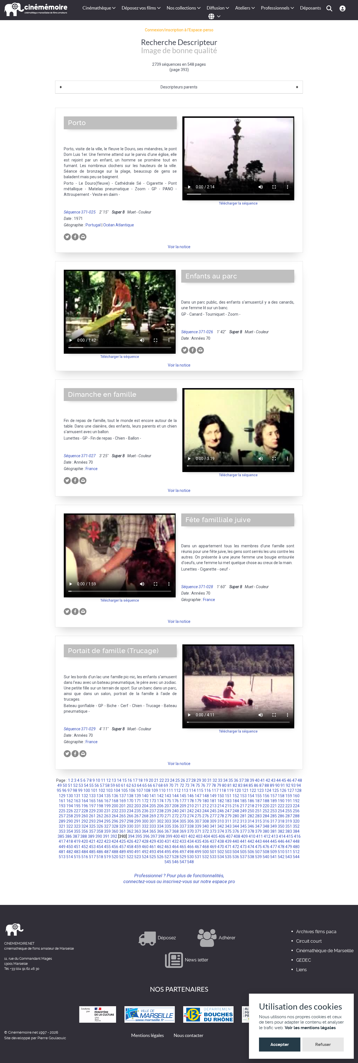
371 (198, 831)
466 (190, 846)
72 (182, 785)
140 (145, 796)
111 (169, 790)
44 (278, 780)
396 (146, 836)
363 (137, 831)
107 (139, 790)
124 (268, 790)
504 (235, 852)
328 (115, 826)
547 (183, 862)
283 (258, 816)
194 (69, 806)
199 (107, 806)
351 (288, 826)
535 (228, 857)
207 (167, 806)
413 (274, 836)
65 (144, 785)
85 (251, 785)
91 (283, 785)
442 (251, 841)
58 (107, 785)
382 (281, 831)
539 (258, 857)
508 (266, 852)
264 (115, 816)
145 (183, 796)
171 (137, 801)
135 (107, 796)
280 (235, 816)
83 (240, 785)
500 (205, 852)
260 (84, 816)
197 (92, 806)
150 (220, 796)
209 (183, 806)
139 (137, 796)
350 (281, 826)
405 (214, 836)
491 (137, 852)
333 (152, 826)
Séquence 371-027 (80, 456)
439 (228, 841)
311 (228, 821)
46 (289, 780)
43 (273, 780)
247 (228, 811)
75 (198, 785)
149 (213, 796)
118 (222, 790)
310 (220, 821)
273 (183, 816)
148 (205, 796)
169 (122, 801)
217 (243, 806)
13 (114, 780)
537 (243, 857)
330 (130, 826)
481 (62, 852)
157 (273, 796)
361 (122, 831)
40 (257, 780)
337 (183, 826)
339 (198, 826)
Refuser (323, 1044)
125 (275, 790)
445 (273, 841)
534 (220, 857)
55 (91, 785)
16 (130, 780)
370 (190, 831)
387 (76, 836)
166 (99, 801)
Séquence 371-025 (80, 212)
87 (261, 785)
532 (205, 857)
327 (107, 826)
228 (84, 811)
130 (69, 796)
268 (145, 816)
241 (183, 811)
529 (183, 857)
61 (123, 785)
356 (84, 831)
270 (160, 816)
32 (215, 780)
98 (75, 790)
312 (235, 821)
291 (77, 821)
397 (153, 836)
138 (130, 796)
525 (152, 857)
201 (122, 806)
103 (109, 790)
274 (190, 816)
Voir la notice (179, 247)
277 (213, 816)
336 (175, 826)
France (92, 468)
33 (220, 780)
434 (190, 841)
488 (115, 852)
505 (243, 852)
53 (81, 785)
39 (252, 780)
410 (252, 836)
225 (62, 811)
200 (115, 806)
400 (176, 836)
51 (70, 785)
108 (147, 790)
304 (175, 821)
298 (130, 821)
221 (273, 806)
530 (190, 857)
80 (224, 785)
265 (122, 816)
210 (190, 806)
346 (251, 826)
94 (298, 785)
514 (69, 857)
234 (130, 811)
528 (175, 857)
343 (228, 826)
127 (290, 790)
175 (167, 801)
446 (281, 841)
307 (198, 821)
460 (145, 846)
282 (251, 816)
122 (252, 790)
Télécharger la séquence (238, 203)
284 (266, 816)
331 (137, 826)
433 (183, 841)
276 (205, 816)
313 (243, 821)
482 (69, 852)
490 (130, 852)
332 (145, 826)
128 (298, 790)
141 (152, 796)
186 (251, 801)
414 (282, 836)
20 (151, 780)
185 (243, 801)
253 (273, 811)
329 (122, 826)
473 (243, 846)
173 (152, 801)
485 (92, 852)
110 (162, 790)
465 (183, 846)
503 (228, 852)
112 (177, 790)
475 (258, 846)
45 (284, 780)
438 (220, 841)
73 (187, 785)
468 (205, 846)
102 (101, 790)
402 (191, 836)
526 (160, 857)
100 (86, 790)
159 (288, 796)
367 (167, 831)
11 (103, 780)
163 (77, 801)
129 (62, 796)
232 (115, 811)
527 (167, 857)
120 (237, 790)
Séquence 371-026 (197, 332)
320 (296, 821)
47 (294, 780)
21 (156, 780)
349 (273, 826)
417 (62, 841)
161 (62, 801)
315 (258, 821)
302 (160, 821)
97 (69, 790)
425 (122, 841)
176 (175, 801)
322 (69, 826)
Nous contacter (188, 1035)
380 (266, 831)
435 (198, 841)
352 (296, 826)
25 (177, 780)
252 (266, 811)
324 (84, 826)
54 (86, 785)
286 (281, 816)
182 (220, 801)
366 (160, 831)
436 (205, 841)
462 (160, 846)
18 (140, 780)
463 (167, 846)
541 (273, 857)
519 (107, 857)
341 (213, 826)
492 (145, 852)
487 (107, 852)
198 (99, 806)
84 (245, 785)
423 (107, 841)
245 (213, 811)
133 (92, 796)
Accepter (279, 1044)
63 (134, 785)
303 (167, 821)
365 (152, 831)
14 (119, 780)
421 (92, 841)
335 (167, 826)
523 (137, 857)
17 (135, 780)
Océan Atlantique (118, 225)
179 (198, 801)
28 (193, 780)
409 (244, 836)
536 (235, 857)
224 (296, 806)
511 (288, 852)
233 (122, 811)
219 (258, 806)
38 (246, 780)
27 (188, 780)
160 (296, 796)
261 (92, 816)
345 (243, 826)
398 (161, 836)
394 (131, 836)
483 (77, 852)
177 (183, 801)
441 (243, 841)
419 (77, 841)
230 (99, 811)
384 (296, 831)
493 (152, 852)
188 (266, 801)
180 (205, 801)
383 (288, 831)
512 (296, 852)
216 (235, 806)
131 (77, 796)
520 (115, 857)
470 (220, 846)
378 (251, 831)
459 (137, 846)
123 (260, 790)
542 (281, 857)
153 (243, 796)
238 (160, 811)
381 (273, 831)
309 (213, 821)
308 (205, 821)
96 (64, 790)
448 (296, 841)
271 (167, 816)
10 (98, 780)
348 (266, 826)
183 (228, 801)
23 (167, 780)
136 (115, 796)
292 (84, 821)
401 (184, 836)
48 (300, 780)
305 (183, 821)
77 (208, 785)
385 (61, 836)
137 (122, 796)
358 (99, 831)
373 (213, 831)
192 (296, 801)
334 (160, 826)
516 (84, 857)
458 (130, 846)
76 (203, 785)
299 (137, 821)
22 (161, 780)
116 (207, 790)
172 (145, 801)
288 (296, 816)
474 (251, 846)
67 (155, 785)
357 (92, 831)
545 (167, 862)
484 (84, 852)
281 (243, 816)
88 (267, 785)
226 (69, 811)
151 (228, 796)
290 (69, 821)
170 (130, 801)
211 (198, 806)
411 (259, 836)
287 (288, 816)
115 (200, 790)
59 (112, 785)
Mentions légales (147, 1035)
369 (183, 831)
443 (258, 841)
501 (213, 852)
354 (69, 831)
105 (124, 790)
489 (122, 852)
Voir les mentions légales (310, 1027)
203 (137, 806)
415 (289, 836)
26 (183, 780)
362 (130, 831)
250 (251, 811)
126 (283, 790)
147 (198, 796)
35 (231, 780)
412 (267, 836)
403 (199, 836)
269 (152, 816)
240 (175, 811)
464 (175, 846)
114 (192, 790)
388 (83, 836)
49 (59, 785)
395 (138, 836)
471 (228, 846)
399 (169, 836)
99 (80, 790)
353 (62, 831)
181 (213, 801)
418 (69, 841)
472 (235, 846)
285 (273, 816)
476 (266, 846)
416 (297, 836)
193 (62, 806)
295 (107, 821)
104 (117, 790)
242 (190, 811)
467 (198, 846)
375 (228, 831)
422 (99, 841)
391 (106, 836)
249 (243, 811)
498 (190, 852)
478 (281, 846)
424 (115, 841)
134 (99, 796)
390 (98, 836)
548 (190, 862)
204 (145, 806)
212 (205, 806)
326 (99, 826)
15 (124, 780)
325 (92, 826)
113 (185, 790)
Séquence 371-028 (197, 587)
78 (213, 785)
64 (139, 785)
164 (84, 801)
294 (99, 821)
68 (160, 785)
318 (281, 821)
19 (145, 780)
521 (122, 857)
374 (220, 831)
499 (198, 852)
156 (266, 796)
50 (65, 785)
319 (288, 821)
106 (132, 790)
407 (229, 836)
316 (266, 821)
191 (288, 801)
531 (198, 857)
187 (258, 801)
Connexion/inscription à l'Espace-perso (179, 30)
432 (175, 841)
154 (251, 796)
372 (205, 831)
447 (288, 841)
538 (251, 857)
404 (206, 836)
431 (167, 841)
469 (213, 846)
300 (145, 821)
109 (154, 790)
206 (160, 806)
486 (99, 852)
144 (175, 796)
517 (92, 857)
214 (220, 806)
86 (256, 785)
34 (225, 780)
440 (235, 841)
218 (251, 806)
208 (175, 806)
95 (59, 790)
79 (219, 785)
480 (296, 846)
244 (205, 811)
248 (235, 811)
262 (99, 816)
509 (273, 852)
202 (130, 806)
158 (281, 796)
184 (235, 801)
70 (171, 785)
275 (198, 816)
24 (172, 780)
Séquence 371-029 (80, 729)
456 (115, 846)
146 (190, 796)
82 (235, 785)
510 (281, 852)
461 (152, 846)
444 (266, 841)
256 (296, 811)
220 (266, 806)
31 (209, 780)
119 (230, 790)
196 (84, 806)
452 (84, 846)
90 (277, 785)
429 (152, 841)
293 (92, 821)
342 (220, 826)
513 (62, 857)
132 (84, 796)
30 (204, 780)
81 (229, 785)
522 (130, 857)
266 (130, 816)
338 (190, 826)
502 (220, 852)
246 (220, 811)
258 (69, 816)
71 (176, 785)
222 (281, 806)
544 (296, 857)
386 (68, 836)
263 (107, 816)
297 (122, 821)
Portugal (93, 225)
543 (288, 857)
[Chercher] (330, 7)
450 (69, 846)
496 (175, 852)
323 (77, 826)
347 (258, 826)
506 (251, 852)
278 (220, 816)
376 (235, 831)
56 (97, 785)
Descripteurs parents (179, 87)
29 (199, 780)
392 (113, 836)
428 (145, 841)
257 (62, 816)
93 (293, 785)
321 (62, 826)
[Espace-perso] (343, 7)
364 (145, 831)
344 (235, 826)
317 (273, 821)
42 (268, 780)
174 (160, 801)
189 (273, 801)
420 (84, 841)
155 (258, 796)
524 (145, 857)
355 (77, 831)
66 (150, 785)
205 (152, 806)
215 (228, 806)
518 (99, 857)
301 (152, 821)
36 (236, 780)
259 (77, 816)
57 (102, 785)
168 (115, 801)
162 (69, 801)
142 (160, 796)
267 (137, 816)
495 (167, 852)
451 (77, 846)
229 (92, 811)
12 (108, 780)
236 (145, 811)
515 (77, 857)
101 (94, 790)
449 (62, 846)
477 (273, 846)
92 (288, 785)
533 (213, 857)
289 (62, 821)
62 (128, 785)
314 (251, 821)
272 (175, 816)
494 (160, 852)
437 (213, 841)
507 (258, 852)
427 (137, 841)
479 (288, 846)
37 (241, 780)
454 (99, 846)
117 (215, 790)
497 (183, 852)
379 (258, 831)
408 (237, 836)
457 (122, 846)
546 (175, 862)
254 (281, 811)
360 (115, 831)
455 (107, 846)
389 (91, 836)
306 (190, 821)
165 (92, 801)
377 (243, 831)
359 (107, 831)
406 (221, 836)
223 (288, 806)
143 (167, 796)
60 (118, 785)
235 (137, 811)
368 (175, 831)
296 (115, 821)
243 (198, 811)
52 (75, 785)
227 (77, 811)
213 (213, 806)
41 (262, 780)
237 (152, 811)
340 (205, 826)
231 (107, 811)
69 (166, 785)
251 (258, 811)
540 (266, 857)
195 (77, 806)
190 (281, 801)
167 (107, 801)
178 (190, 801)
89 (272, 785)
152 (235, 796)
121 (245, 790)
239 (167, 811)
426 (130, 841)
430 (160, 841)
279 (228, 816)
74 (192, 785)
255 (288, 811)
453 (92, 846)
